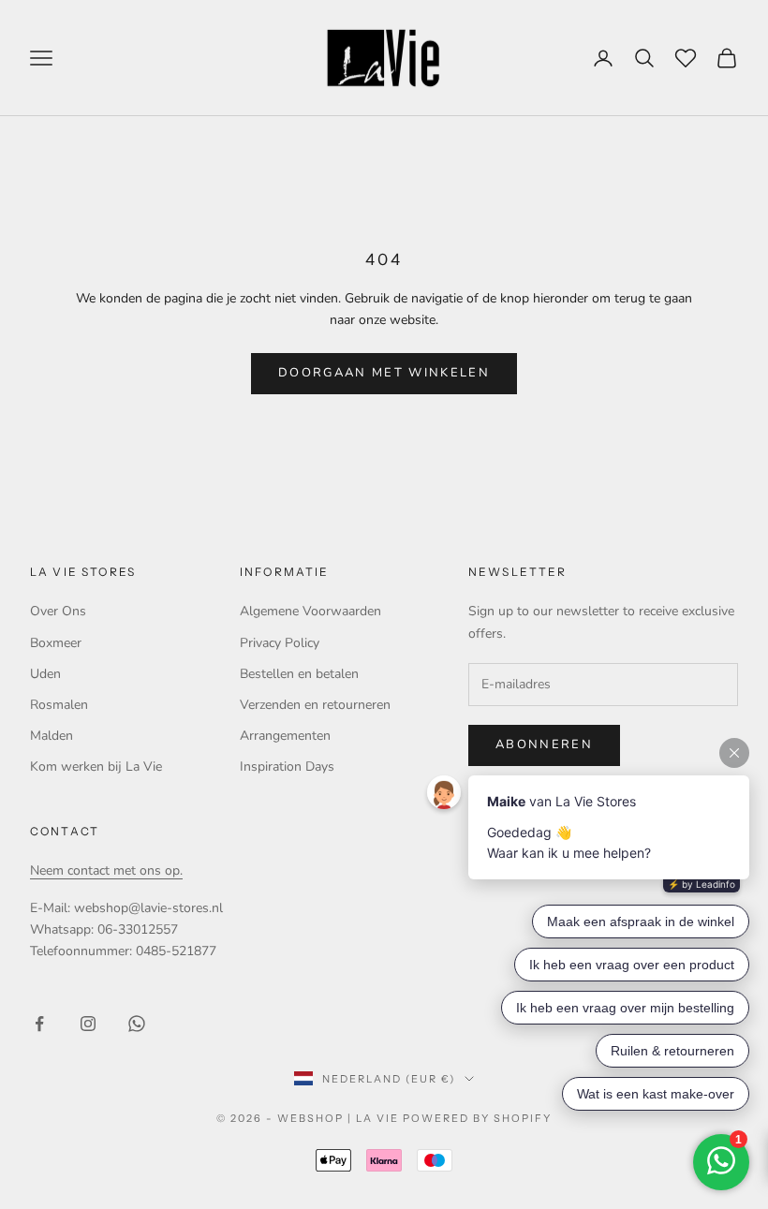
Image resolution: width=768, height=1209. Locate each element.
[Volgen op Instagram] (88, 1023)
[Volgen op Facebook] (39, 1023)
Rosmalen (59, 705)
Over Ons (58, 611)
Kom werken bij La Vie (96, 766)
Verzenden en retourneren (315, 705)
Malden (51, 736)
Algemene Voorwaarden (310, 611)
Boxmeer (55, 643)
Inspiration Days (287, 766)
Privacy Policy (279, 643)
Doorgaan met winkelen (384, 372)
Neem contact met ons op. (106, 870)
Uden (45, 674)
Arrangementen (285, 736)
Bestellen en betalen (299, 674)
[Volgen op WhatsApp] (136, 1023)
